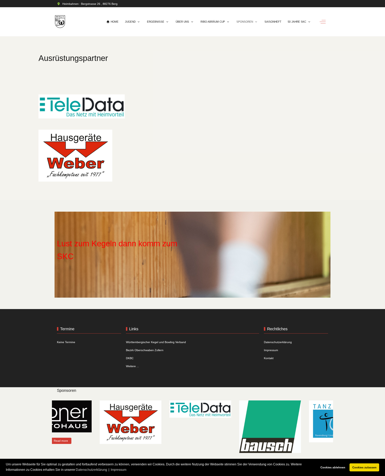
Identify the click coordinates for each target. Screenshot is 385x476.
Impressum (271, 350)
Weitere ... (132, 366)
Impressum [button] (118, 469)
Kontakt (269, 358)
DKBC (130, 358)
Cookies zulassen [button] (364, 467)
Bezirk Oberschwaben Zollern (144, 350)
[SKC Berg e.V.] (60, 21)
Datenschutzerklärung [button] (91, 469)
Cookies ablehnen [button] (332, 467)
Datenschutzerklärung (278, 342)
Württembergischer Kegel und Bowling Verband (156, 342)
